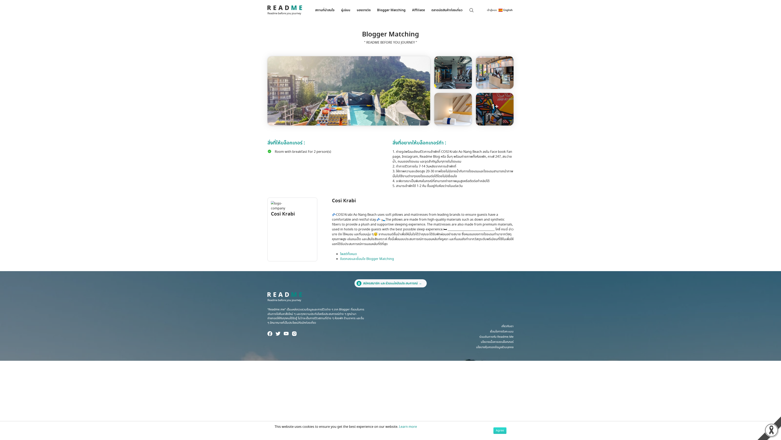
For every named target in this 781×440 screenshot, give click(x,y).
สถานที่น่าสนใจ (325, 10)
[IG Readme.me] (294, 333)
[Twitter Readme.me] (278, 334)
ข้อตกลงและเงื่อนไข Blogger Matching (367, 258)
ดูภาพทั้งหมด (495, 109)
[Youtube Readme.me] (286, 333)
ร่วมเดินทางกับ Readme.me (496, 337)
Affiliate (418, 10)
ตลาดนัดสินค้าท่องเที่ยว (446, 10)
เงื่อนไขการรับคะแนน (502, 331)
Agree (500, 430)
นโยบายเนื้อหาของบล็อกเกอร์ (497, 342)
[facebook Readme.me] (269, 333)
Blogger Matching (391, 10)
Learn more (408, 426)
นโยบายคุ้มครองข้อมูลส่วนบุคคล (495, 347)
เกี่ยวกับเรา (507, 326)
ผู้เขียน (345, 10)
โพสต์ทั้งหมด (348, 254)
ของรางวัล (364, 10)
